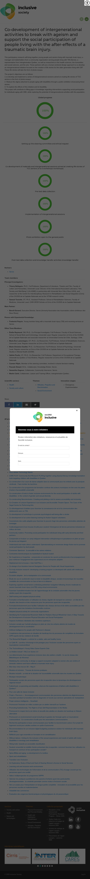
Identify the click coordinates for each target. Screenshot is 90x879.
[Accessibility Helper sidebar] (87, 3)
